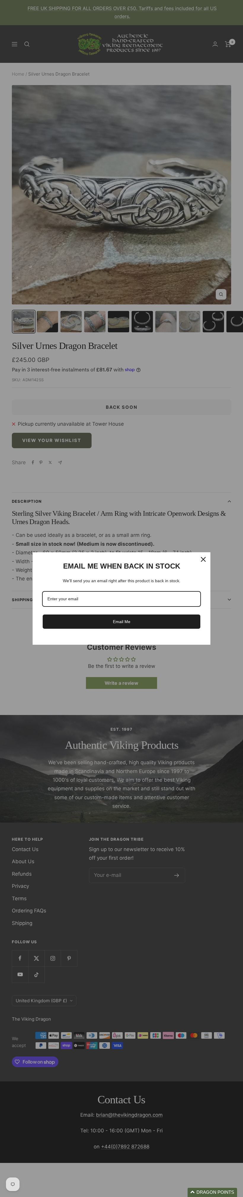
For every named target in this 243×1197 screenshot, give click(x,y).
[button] (212, 1192)
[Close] (203, 559)
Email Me (121, 621)
